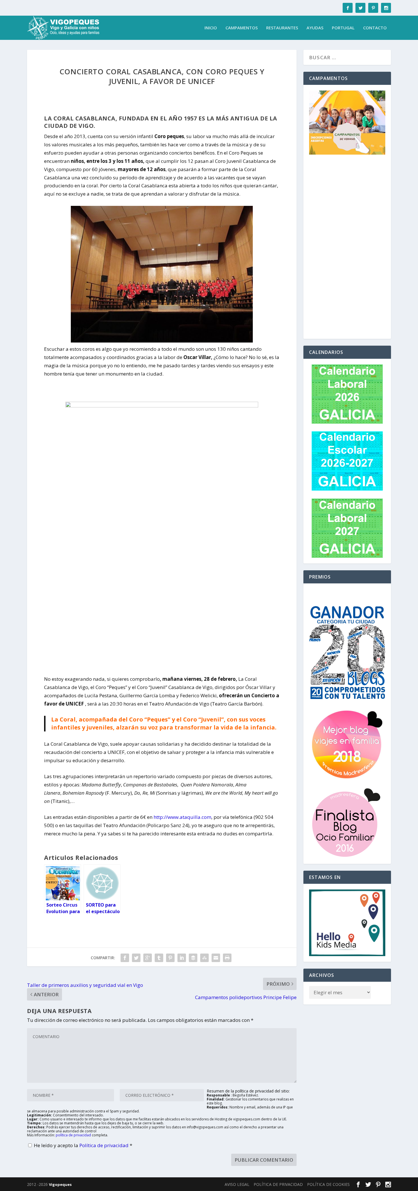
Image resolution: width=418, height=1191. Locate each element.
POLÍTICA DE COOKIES (328, 1184)
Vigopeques (60, 1184)
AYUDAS (315, 27)
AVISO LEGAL (237, 1184)
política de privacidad (73, 1135)
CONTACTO (375, 27)
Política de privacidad (104, 1145)
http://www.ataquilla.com (182, 817)
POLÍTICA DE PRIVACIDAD (278, 1184)
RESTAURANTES (282, 27)
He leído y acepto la (83, 1145)
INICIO (210, 27)
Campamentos (241, 27)
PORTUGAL (343, 27)
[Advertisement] (347, 247)
